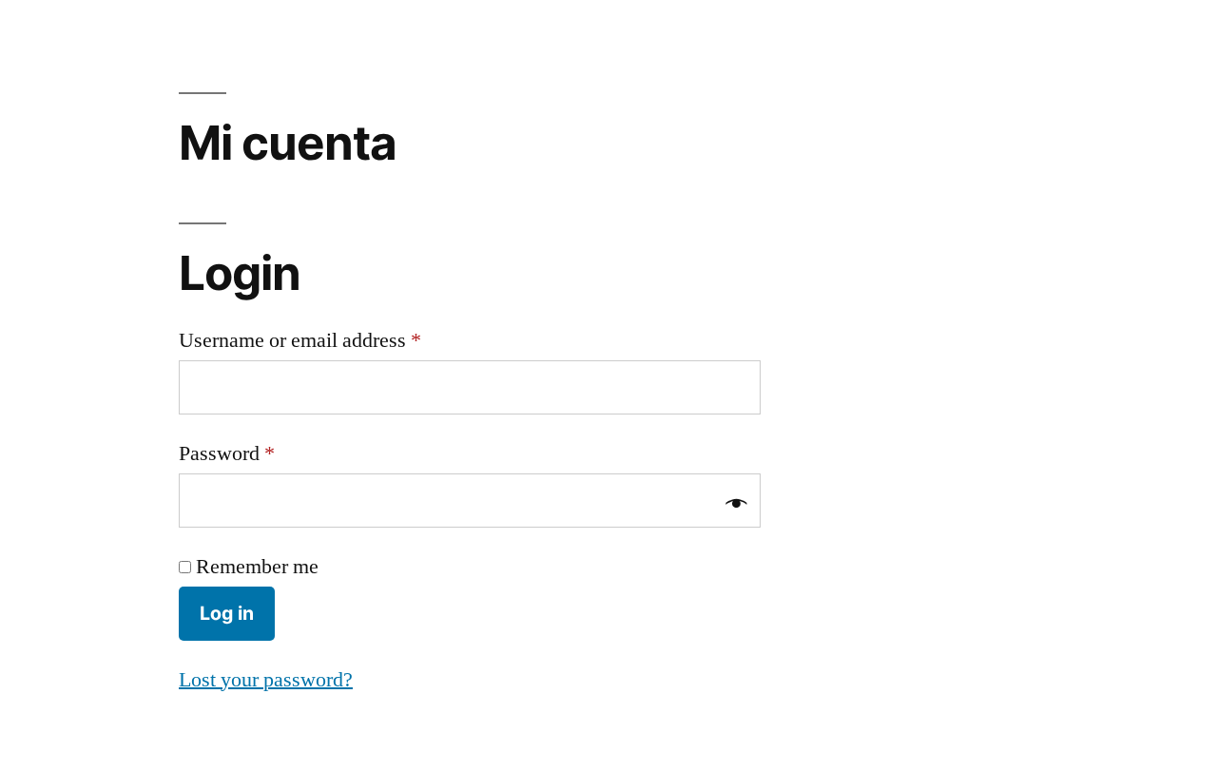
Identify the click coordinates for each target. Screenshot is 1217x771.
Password (227, 453)
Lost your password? (266, 679)
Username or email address (300, 340)
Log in (227, 613)
